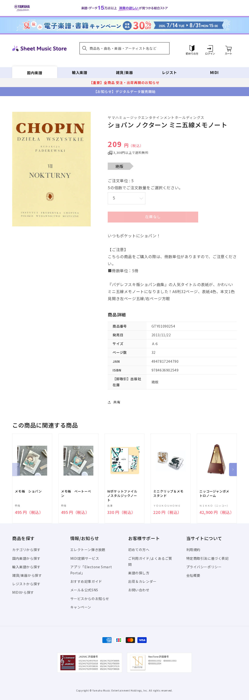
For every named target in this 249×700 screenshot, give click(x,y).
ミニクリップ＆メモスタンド (168, 493)
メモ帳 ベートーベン (76, 493)
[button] (124, 48)
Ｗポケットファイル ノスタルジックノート (124, 495)
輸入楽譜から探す (26, 566)
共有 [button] (116, 402)
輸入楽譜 (79, 72)
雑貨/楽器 (124, 72)
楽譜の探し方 (139, 572)
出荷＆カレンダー (142, 581)
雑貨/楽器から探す (27, 575)
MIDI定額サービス (84, 558)
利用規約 (193, 549)
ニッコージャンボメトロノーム (214, 493)
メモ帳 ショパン (28, 491)
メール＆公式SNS (84, 589)
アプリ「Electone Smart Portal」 (91, 569)
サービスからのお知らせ (89, 598)
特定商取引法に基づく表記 (207, 558)
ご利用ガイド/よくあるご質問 (150, 561)
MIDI (214, 72)
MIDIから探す (23, 592)
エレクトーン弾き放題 (88, 549)
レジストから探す (26, 583)
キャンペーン (80, 607)
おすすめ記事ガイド (86, 581)
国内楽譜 (34, 72)
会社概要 (193, 575)
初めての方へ (139, 549)
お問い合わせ (139, 589)
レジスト (169, 72)
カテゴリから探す (26, 549)
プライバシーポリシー (204, 566)
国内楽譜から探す (26, 558)
